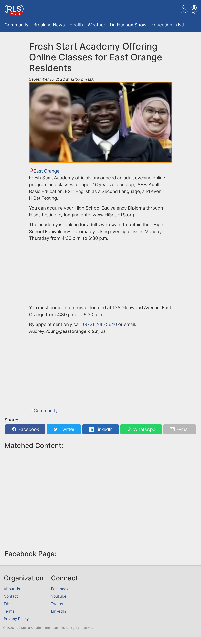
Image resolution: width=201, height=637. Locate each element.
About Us (12, 588)
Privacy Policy (16, 618)
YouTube (58, 596)
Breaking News (49, 25)
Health (76, 25)
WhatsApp (143, 429)
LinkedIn (103, 429)
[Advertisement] (100, 272)
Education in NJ (167, 25)
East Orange (46, 171)
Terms (9, 611)
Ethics (9, 603)
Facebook (28, 429)
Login (194, 12)
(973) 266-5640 (100, 324)
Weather (96, 25)
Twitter (66, 429)
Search (184, 12)
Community (17, 25)
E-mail (182, 429)
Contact (11, 596)
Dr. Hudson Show (128, 25)
